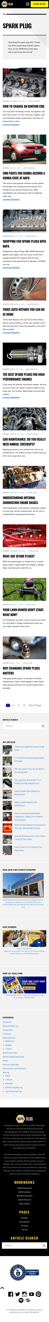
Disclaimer (24, 1222)
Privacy (24, 1226)
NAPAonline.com (24, 1196)
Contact (24, 1218)
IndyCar (8, 1080)
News (5, 1061)
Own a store (24, 1204)
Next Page (35, 705)
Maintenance (34, 101)
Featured (7, 1022)
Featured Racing (10, 1026)
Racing (6, 1072)
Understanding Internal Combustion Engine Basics (20, 500)
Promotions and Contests (14, 1068)
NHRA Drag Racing (13, 1087)
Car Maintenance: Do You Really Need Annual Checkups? (24, 441)
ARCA (7, 1076)
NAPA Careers (24, 1192)
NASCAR (9, 1083)
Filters (8, 1049)
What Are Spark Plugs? (19, 556)
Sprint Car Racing (13, 1091)
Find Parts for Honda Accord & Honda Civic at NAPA (24, 175)
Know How (31, 493)
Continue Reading (15, 124)
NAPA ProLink (24, 1200)
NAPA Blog (39, 4)
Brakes (8, 1045)
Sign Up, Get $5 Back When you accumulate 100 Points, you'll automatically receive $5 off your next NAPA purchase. (24, 951)
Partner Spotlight (11, 1065)
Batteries (9, 1041)
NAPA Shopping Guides (13, 1057)
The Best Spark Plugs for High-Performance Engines (24, 377)
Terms (24, 1230)
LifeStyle (7, 1034)
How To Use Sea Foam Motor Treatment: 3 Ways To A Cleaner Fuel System (28, 816)
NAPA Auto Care (10, 1053)
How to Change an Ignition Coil (24, 106)
